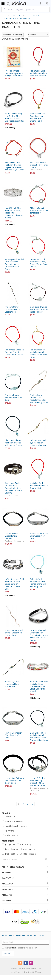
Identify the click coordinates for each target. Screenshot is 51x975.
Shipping (6, 872)
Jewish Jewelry (16, 16)
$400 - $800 (11, 854)
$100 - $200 (11, 849)
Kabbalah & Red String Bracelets (18, 18)
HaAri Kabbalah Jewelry (16, 826)
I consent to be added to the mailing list (21, 948)
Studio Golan (11, 835)
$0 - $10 (10, 844)
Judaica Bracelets (14, 821)
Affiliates (7, 895)
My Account (8, 883)
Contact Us (8, 878)
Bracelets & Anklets (32, 16)
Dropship (6, 900)
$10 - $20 (25, 844)
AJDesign (10, 830)
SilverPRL (10, 816)
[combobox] (25, 9)
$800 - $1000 (29, 854)
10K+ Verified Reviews (13, 867)
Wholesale (7, 889)
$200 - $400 (29, 849)
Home (4, 16)
